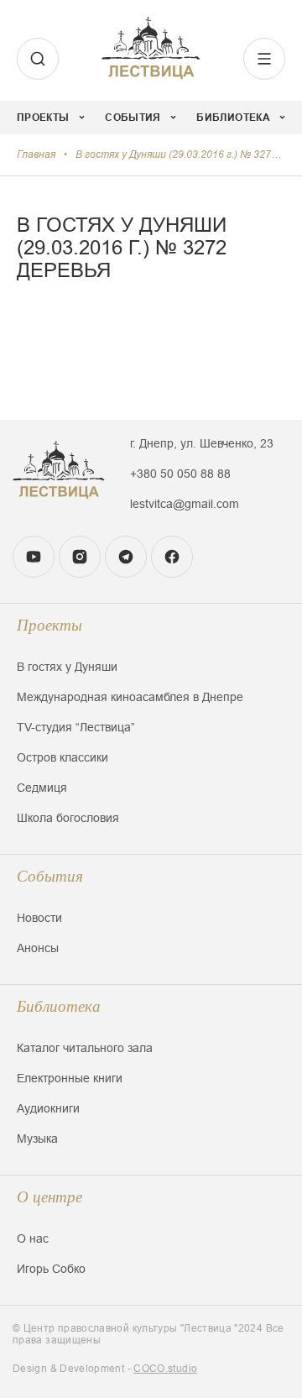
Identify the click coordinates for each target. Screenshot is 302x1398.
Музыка (37, 1138)
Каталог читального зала (85, 1048)
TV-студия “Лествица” (76, 727)
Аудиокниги (48, 1108)
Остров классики (62, 757)
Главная (36, 154)
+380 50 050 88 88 (180, 473)
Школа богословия (68, 818)
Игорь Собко (51, 1268)
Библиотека (59, 1006)
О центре (49, 1197)
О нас (33, 1238)
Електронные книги (69, 1078)
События (50, 876)
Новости (39, 917)
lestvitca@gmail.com (184, 504)
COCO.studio (165, 1368)
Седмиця (42, 787)
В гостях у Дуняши (67, 666)
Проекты (49, 625)
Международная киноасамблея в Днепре (130, 697)
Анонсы (38, 948)
